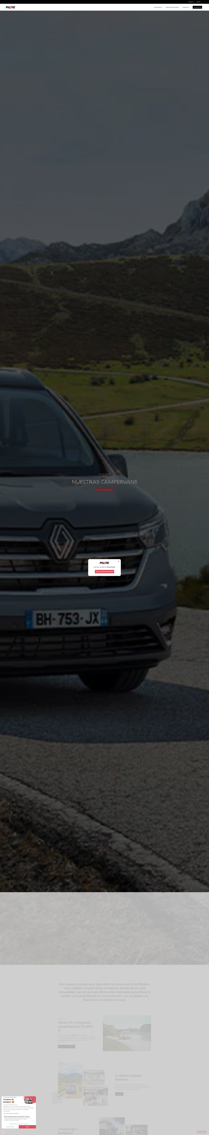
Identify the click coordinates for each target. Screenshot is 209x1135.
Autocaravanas (157, 7)
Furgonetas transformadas (172, 7)
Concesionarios (197, 7)
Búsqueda (191, 2)
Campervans (186, 7)
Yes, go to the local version (104, 572)
